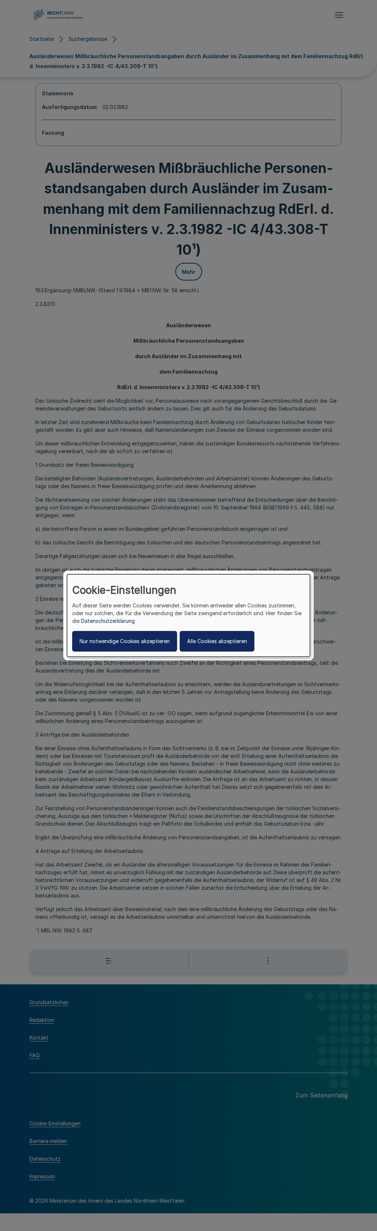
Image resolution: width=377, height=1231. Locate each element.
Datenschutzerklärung (108, 621)
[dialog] (188, 615)
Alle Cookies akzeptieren (217, 641)
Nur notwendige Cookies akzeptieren (125, 641)
